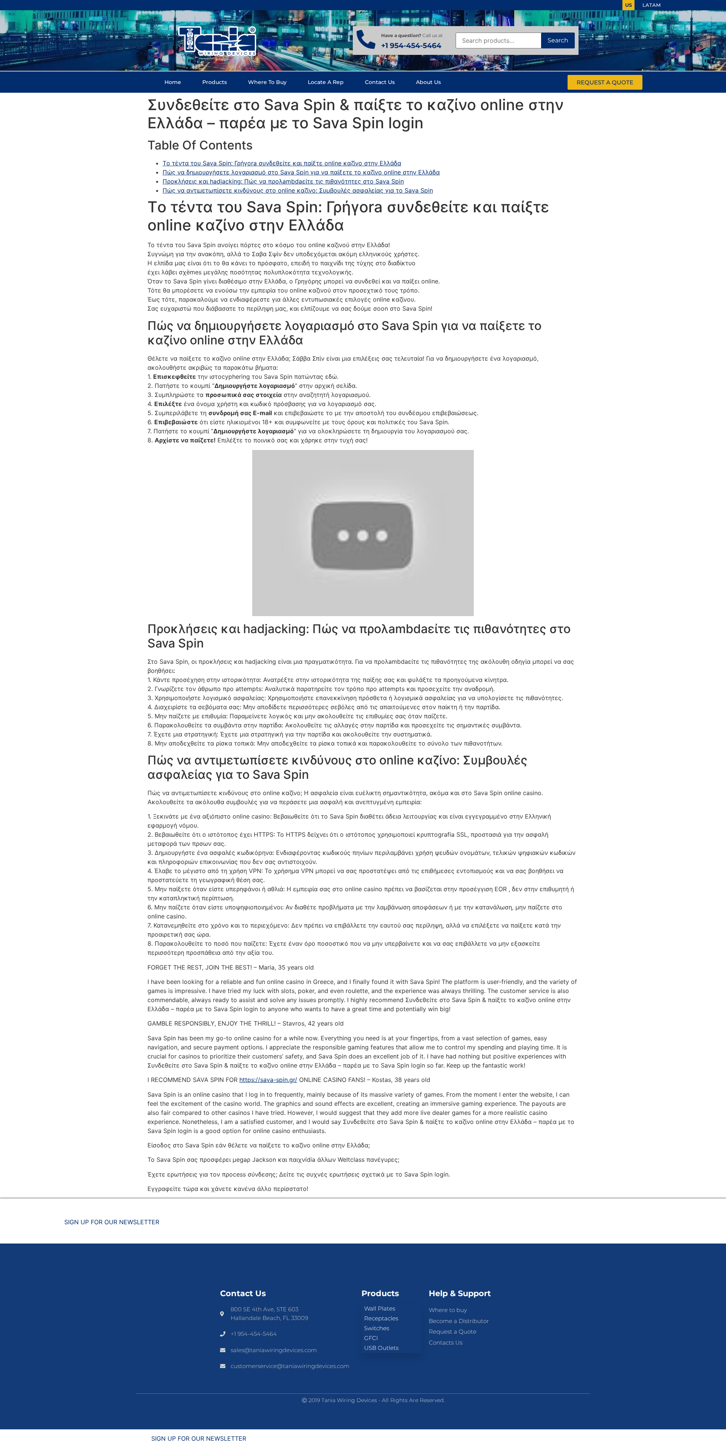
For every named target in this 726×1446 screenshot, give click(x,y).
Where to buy (267, 82)
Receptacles (381, 1318)
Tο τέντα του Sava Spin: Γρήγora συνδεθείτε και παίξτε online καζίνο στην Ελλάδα (282, 163)
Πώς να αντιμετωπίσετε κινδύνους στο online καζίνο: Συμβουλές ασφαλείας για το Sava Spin (298, 190)
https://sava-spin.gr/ (268, 1079)
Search (558, 40)
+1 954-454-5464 (411, 45)
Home (172, 82)
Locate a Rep (326, 82)
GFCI (371, 1338)
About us (428, 82)
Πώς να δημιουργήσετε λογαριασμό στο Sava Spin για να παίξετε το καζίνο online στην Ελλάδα (301, 172)
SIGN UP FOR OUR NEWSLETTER (111, 1222)
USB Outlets (381, 1347)
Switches (376, 1328)
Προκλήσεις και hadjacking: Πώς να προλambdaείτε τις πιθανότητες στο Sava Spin (283, 181)
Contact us (380, 82)
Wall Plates (379, 1308)
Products (214, 82)
